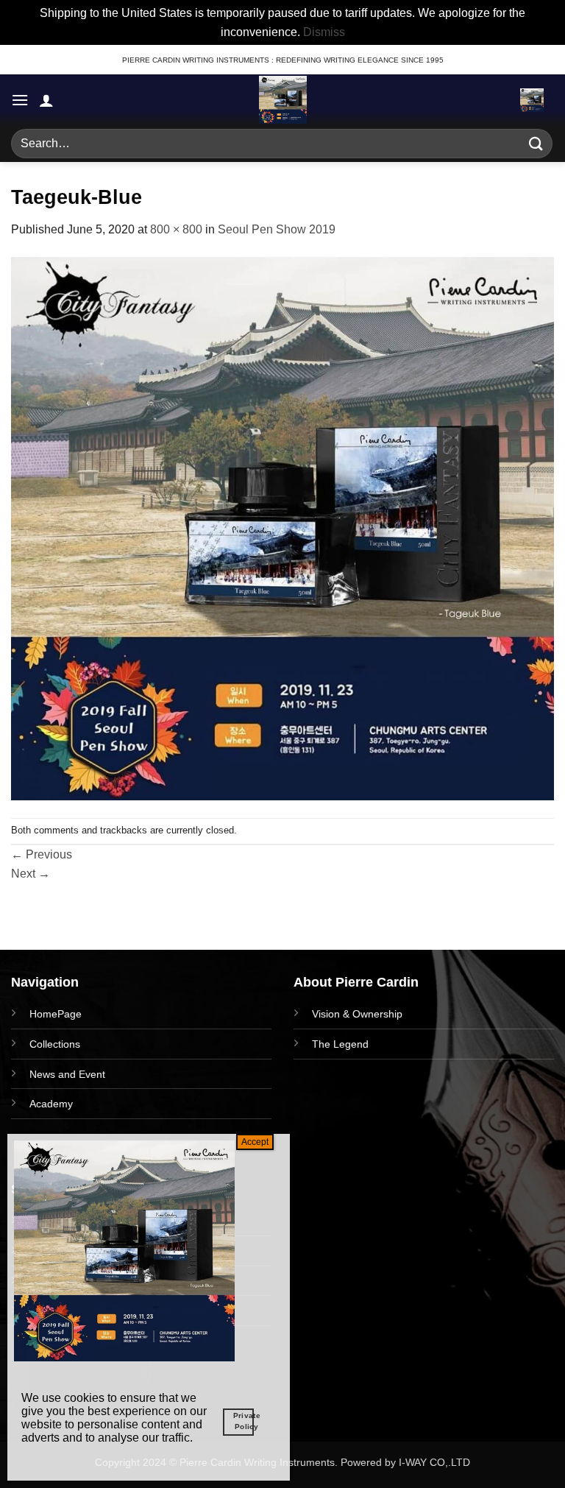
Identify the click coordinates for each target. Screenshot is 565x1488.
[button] (20, 100)
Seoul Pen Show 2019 (276, 229)
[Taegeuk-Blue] (282, 527)
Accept (255, 1142)
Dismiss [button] (324, 32)
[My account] (46, 100)
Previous (41, 854)
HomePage (55, 1014)
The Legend (340, 1044)
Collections (54, 1044)
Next (30, 873)
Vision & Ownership (357, 1014)
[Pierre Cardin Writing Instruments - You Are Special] (282, 99)
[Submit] (536, 144)
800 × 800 (176, 229)
